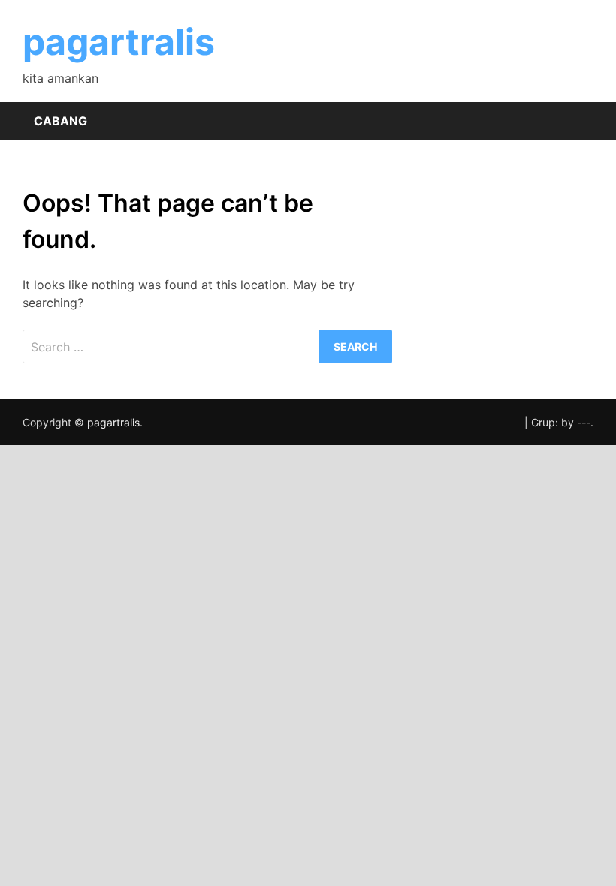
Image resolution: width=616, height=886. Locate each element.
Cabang (60, 120)
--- (583, 422)
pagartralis (119, 42)
